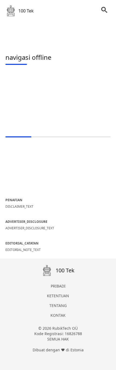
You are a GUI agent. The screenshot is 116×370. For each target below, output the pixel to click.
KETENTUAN (58, 295)
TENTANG (58, 305)
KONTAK (58, 315)
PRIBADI (58, 286)
